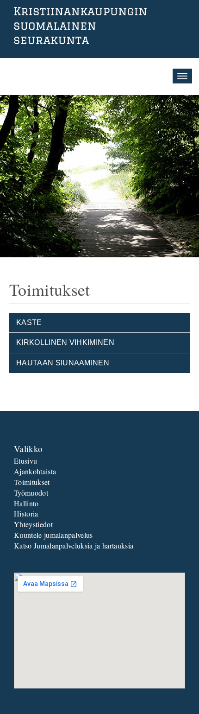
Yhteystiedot (33, 524)
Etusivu (25, 460)
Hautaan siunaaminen (62, 363)
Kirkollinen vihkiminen (65, 342)
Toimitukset (32, 482)
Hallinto (26, 503)
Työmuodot (31, 492)
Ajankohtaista (35, 471)
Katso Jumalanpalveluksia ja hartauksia (73, 545)
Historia (26, 513)
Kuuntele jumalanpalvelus (53, 535)
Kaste (29, 322)
